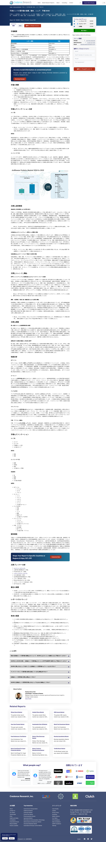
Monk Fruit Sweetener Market (62, 724)
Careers (54, 810)
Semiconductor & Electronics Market (32, 821)
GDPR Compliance (56, 823)
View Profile (28, 698)
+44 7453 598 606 (90, 40)
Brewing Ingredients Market (61, 736)
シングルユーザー (83, 21)
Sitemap (54, 825)
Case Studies (55, 808)
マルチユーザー (82, 23)
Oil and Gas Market (28, 814)
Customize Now (56, 557)
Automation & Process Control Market (33, 825)
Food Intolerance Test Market (18, 736)
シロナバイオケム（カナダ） (21, 573)
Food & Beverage (17, 7)
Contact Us (12, 810)
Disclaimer (54, 814)
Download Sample (20, 79)
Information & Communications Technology (34, 820)
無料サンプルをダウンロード (84, 69)
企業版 (80, 26)
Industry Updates (14, 825)
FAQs (11, 816)
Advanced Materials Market (30, 823)
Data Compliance (56, 821)
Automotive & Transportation (31, 808)
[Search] (80, 3)
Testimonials (13, 814)
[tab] (13, 25)
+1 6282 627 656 (91, 42)
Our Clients (12, 812)
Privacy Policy (55, 812)
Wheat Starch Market (16, 712)
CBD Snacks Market (59, 712)
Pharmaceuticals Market (29, 816)
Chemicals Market (28, 812)
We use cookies (5, 834)
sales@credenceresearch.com (87, 44)
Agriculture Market (28, 818)
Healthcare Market (28, 810)
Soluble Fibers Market (38, 712)
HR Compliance (56, 820)
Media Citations (56, 816)
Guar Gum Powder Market (17, 724)
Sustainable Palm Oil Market (39, 724)
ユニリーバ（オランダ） (20, 568)
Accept (4, 838)
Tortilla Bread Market (59, 748)
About (11, 808)
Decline (11, 838)
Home (11, 7)
